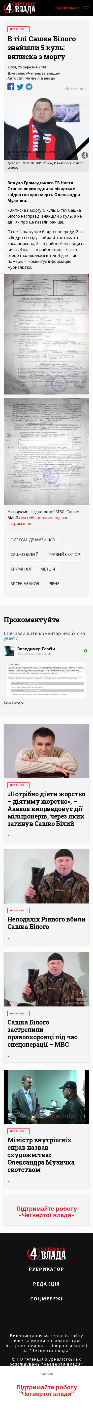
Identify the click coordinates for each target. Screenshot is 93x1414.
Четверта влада (40, 78)
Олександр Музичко (32, 540)
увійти (11, 638)
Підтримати (67, 7)
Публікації (18, 29)
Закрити (46, 1373)
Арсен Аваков (24, 583)
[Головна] (19, 8)
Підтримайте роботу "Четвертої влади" (46, 1390)
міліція (47, 569)
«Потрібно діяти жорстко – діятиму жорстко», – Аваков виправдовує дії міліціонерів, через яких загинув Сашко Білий (46, 808)
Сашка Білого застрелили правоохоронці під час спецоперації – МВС (42, 1033)
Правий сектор (64, 554)
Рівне (54, 583)
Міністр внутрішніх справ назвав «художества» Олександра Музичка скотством (40, 1154)
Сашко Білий (24, 554)
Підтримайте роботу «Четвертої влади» (46, 1211)
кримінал (20, 569)
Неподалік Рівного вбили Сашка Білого (46, 923)
